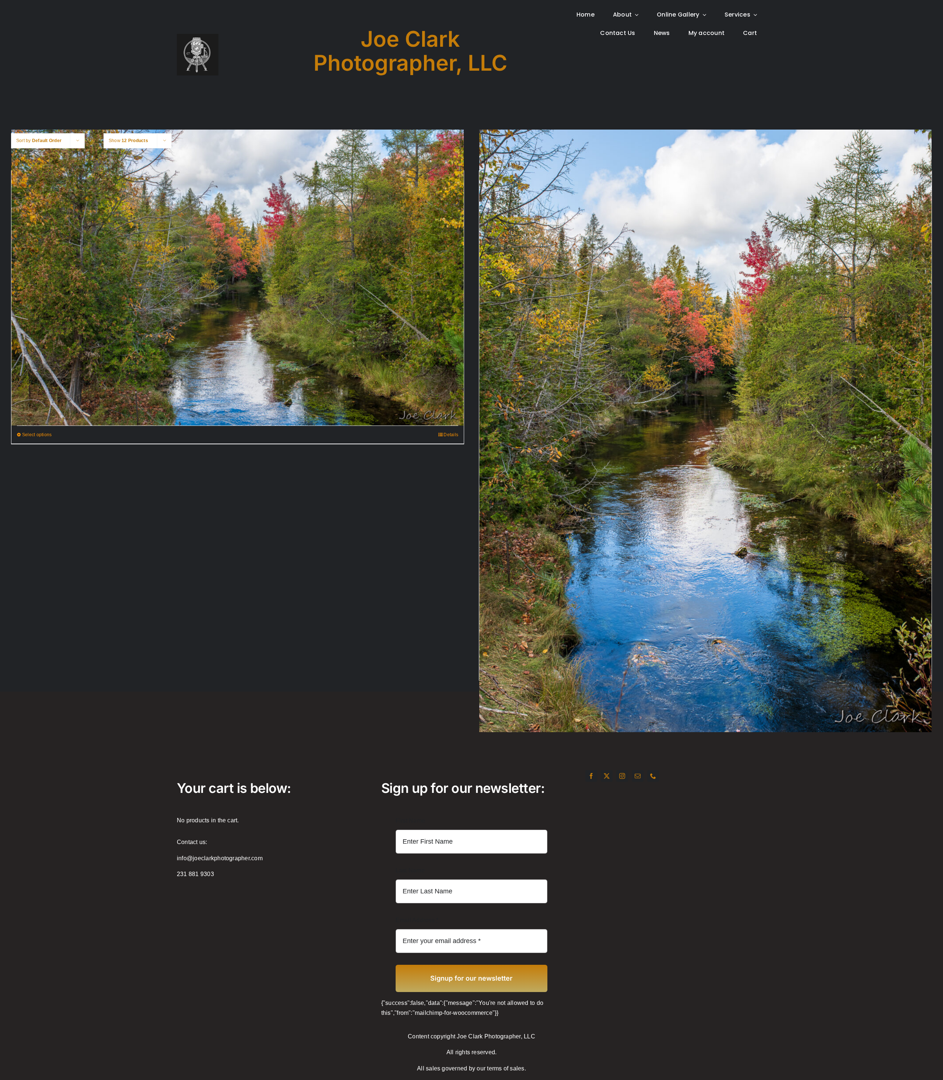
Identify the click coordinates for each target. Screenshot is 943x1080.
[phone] (653, 776)
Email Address (417, 920)
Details (451, 434)
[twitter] (607, 776)
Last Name (410, 870)
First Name (410, 821)
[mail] (638, 776)
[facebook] (591, 776)
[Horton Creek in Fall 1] (237, 275)
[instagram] (622, 776)
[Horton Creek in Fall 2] (705, 393)
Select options (37, 434)
